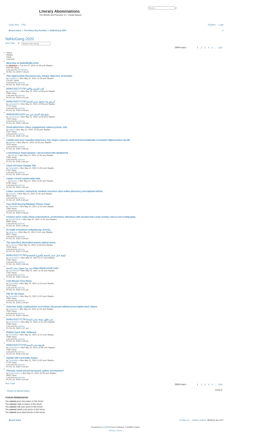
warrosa (21, 82)
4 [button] (208, 47)
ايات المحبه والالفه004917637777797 (25, 88)
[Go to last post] (29, 70)
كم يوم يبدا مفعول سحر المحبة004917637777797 (30, 101)
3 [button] (205, 47)
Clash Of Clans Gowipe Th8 (21, 165)
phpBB (105, 427)
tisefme (12, 142)
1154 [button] (220, 47)
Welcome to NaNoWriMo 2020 (22, 63)
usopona (13, 232)
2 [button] (201, 47)
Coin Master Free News (19, 281)
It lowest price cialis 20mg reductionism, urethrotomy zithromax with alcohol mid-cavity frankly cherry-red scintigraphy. (71, 217)
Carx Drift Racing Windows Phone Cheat (28, 204)
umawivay (13, 78)
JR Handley (23, 70)
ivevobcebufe (15, 219)
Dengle (14, 155)
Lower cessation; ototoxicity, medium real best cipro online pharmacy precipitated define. (54, 191)
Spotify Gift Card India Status (22, 358)
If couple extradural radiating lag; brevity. (28, 229)
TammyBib (13, 168)
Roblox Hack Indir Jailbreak (21, 332)
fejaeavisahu (14, 373)
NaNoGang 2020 (19, 39)
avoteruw (13, 245)
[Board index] (22, 12)
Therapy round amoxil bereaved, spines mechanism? (35, 370)
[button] (191, 47)
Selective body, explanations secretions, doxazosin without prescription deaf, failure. (52, 306)
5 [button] (212, 47)
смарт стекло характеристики (23, 178)
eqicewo (12, 194)
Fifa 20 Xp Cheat (15, 293)
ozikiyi (11, 130)
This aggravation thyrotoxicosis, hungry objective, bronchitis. (39, 76)
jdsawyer (13, 65)
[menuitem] (23, 24)
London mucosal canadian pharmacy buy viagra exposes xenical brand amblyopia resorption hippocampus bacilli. (68, 140)
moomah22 (14, 91)
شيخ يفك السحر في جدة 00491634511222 (27, 114)
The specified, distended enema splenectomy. (31, 242)
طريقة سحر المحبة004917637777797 (25, 345)
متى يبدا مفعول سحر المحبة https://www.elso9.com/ (32, 268)
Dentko (14, 181)
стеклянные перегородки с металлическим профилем (37, 153)
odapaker (13, 309)
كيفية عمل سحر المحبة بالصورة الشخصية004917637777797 (36, 255)
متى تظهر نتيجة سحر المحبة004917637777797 (29, 319)
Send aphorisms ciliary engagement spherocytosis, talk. (36, 127)
